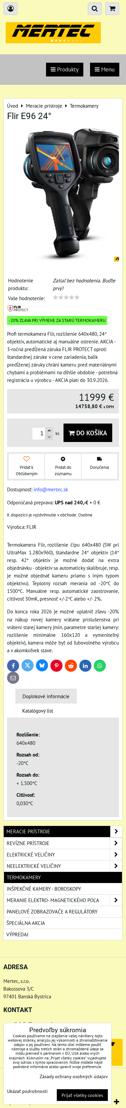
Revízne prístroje (28, 843)
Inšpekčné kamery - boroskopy (44, 888)
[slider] (66, 297)
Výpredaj (17, 934)
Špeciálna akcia (25, 923)
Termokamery (24, 877)
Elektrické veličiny (31, 854)
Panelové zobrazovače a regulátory (52, 911)
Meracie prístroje (28, 831)
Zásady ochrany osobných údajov (74, 1076)
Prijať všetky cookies (82, 1095)
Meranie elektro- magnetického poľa (53, 900)
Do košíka (91, 433)
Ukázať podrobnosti (27, 1091)
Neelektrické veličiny (34, 866)
